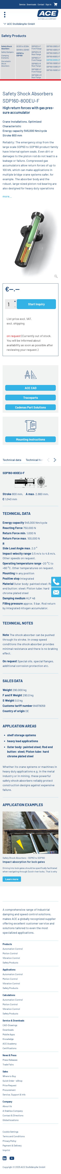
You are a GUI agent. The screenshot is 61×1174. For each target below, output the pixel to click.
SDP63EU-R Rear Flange (36, 53)
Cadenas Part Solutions (30, 407)
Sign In (48, 4)
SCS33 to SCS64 (22, 46)
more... (7, 196)
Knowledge (8, 1039)
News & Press (9, 1055)
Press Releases (10, 1059)
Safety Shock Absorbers (6, 47)
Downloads (31, 4)
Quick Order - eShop (12, 1080)
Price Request (9, 1085)
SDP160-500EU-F (53, 53)
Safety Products (10, 962)
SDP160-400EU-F (53, 50)
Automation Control (13, 948)
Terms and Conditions (14, 1136)
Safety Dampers (7, 52)
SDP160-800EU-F (53, 60)
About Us (7, 1106)
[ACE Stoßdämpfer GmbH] (47, 15)
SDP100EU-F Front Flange (36, 70)
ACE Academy (9, 1043)
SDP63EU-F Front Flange (36, 47)
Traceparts (30, 397)
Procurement (9, 1090)
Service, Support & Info (14, 1094)
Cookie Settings (10, 1131)
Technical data (12, 460)
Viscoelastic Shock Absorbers (6, 63)
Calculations (9, 995)
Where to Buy (9, 1076)
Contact (41, 4)
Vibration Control (11, 958)
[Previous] (48, 459)
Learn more (11, 879)
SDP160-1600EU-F (54, 70)
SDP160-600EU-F (53, 56)
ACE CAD (30, 388)
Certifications (9, 1048)
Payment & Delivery (12, 1145)
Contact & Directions (13, 1115)
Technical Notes (36, 460)
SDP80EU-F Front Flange (36, 59)
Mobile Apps (9, 1034)
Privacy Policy (9, 1140)
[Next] (55, 459)
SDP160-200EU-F (53, 46)
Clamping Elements (5, 56)
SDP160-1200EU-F (54, 67)
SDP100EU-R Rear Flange (36, 76)
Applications (9, 969)
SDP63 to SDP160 (20, 54)
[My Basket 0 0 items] (55, 4)
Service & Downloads (13, 1020)
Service (22, 4)
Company (7, 1101)
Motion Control (10, 953)
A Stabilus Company (13, 1110)
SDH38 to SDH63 (22, 50)
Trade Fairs (8, 1064)
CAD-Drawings (10, 1025)
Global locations (11, 1120)
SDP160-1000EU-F (54, 63)
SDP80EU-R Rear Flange (36, 64)
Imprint (6, 1150)
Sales (5, 1071)
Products (7, 944)
